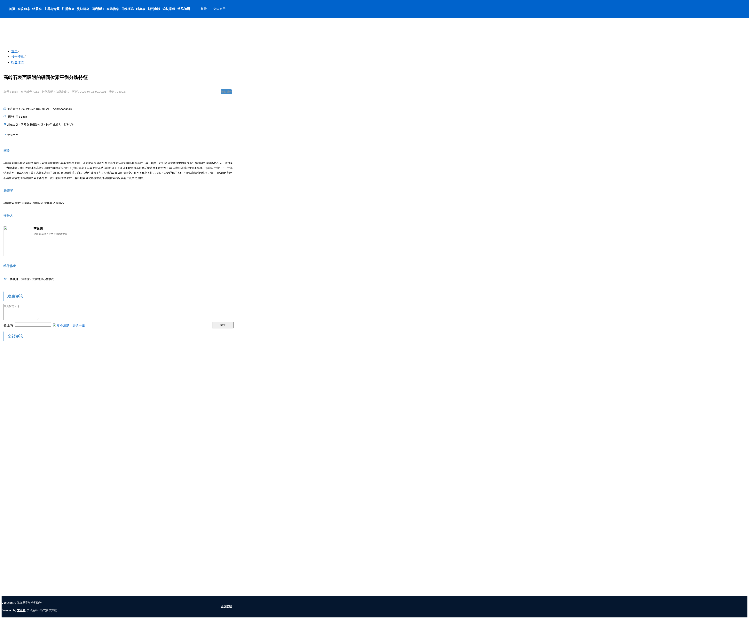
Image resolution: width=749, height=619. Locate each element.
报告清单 (17, 56)
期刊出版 (154, 9)
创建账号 (219, 9)
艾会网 (21, 610)
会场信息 (112, 9)
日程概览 (127, 9)
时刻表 (141, 9)
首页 (12, 9)
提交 (222, 325)
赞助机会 (83, 9)
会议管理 (226, 606)
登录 (204, 9)
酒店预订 (98, 9)
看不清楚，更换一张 (71, 325)
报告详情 (17, 62)
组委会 (37, 9)
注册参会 (68, 9)
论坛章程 (169, 9)
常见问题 (183, 9)
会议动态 (24, 9)
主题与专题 (52, 9)
